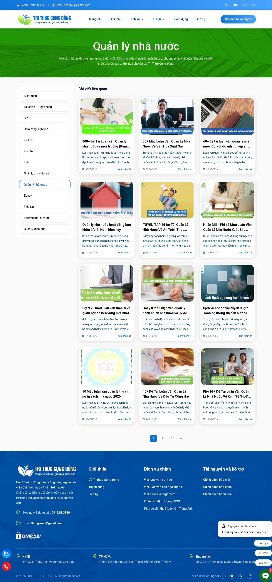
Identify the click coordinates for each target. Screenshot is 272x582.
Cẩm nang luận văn (36, 129)
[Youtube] (235, 5)
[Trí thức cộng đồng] (44, 19)
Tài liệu (156, 19)
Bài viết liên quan (92, 89)
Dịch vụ (135, 19)
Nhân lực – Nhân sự (36, 173)
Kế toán (28, 140)
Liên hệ (200, 19)
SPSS (27, 118)
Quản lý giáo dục (34, 229)
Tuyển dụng (180, 19)
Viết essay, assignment (159, 494)
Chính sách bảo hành (217, 487)
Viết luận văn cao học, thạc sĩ (163, 487)
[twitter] (253, 5)
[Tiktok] (244, 5)
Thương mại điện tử (36, 218)
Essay (28, 195)
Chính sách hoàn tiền (217, 494)
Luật (27, 162)
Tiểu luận (29, 206)
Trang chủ (95, 19)
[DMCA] (28, 535)
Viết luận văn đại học (158, 479)
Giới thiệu (116, 19)
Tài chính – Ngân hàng (38, 107)
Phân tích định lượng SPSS (162, 501)
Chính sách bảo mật (216, 479)
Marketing (30, 96)
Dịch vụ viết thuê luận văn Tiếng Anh (168, 508)
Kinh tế (28, 151)
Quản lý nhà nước (35, 184)
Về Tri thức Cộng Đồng (104, 479)
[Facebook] (226, 5)
